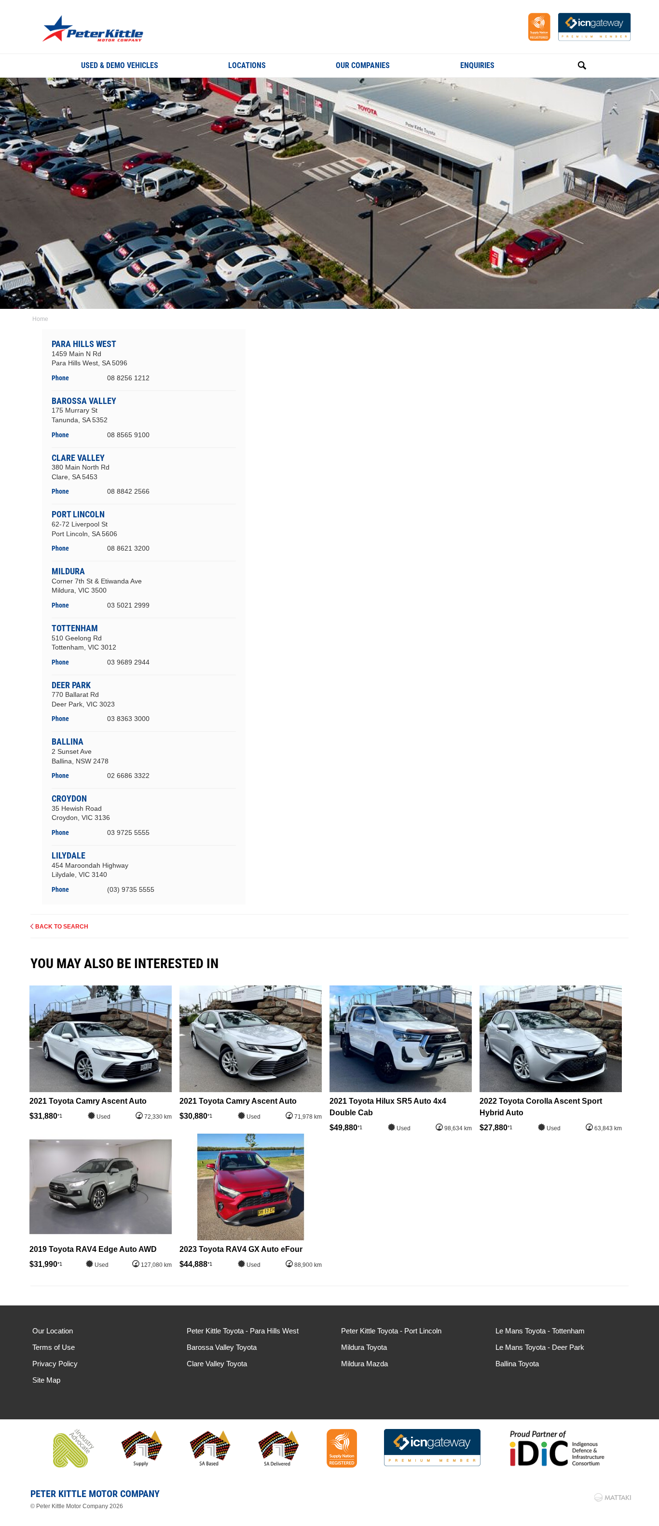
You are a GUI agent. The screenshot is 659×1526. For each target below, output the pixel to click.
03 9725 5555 (128, 832)
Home (40, 319)
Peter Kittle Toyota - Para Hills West (243, 1331)
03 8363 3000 (128, 718)
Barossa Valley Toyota (222, 1347)
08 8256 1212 (128, 378)
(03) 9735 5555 (130, 889)
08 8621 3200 (128, 548)
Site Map (46, 1380)
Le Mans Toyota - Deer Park (539, 1347)
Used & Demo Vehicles (119, 65)
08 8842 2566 (128, 491)
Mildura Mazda (364, 1364)
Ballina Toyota (517, 1364)
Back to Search (61, 926)
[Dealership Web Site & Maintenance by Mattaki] (613, 1497)
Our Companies (363, 65)
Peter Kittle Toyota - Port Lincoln (391, 1331)
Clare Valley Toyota (217, 1364)
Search (571, 65)
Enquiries (477, 65)
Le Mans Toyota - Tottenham (540, 1331)
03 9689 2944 (128, 662)
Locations (247, 65)
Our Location (52, 1331)
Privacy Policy (55, 1364)
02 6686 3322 (128, 775)
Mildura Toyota (364, 1347)
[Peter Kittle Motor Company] (108, 30)
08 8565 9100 (128, 435)
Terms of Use (53, 1347)
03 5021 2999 (128, 605)
